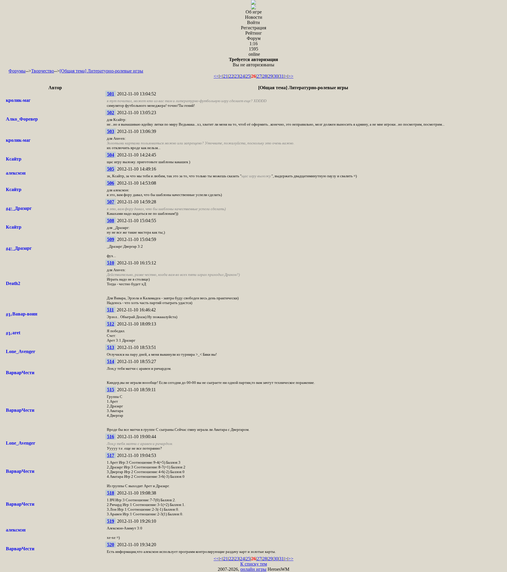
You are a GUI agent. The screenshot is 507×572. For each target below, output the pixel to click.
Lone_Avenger (20, 351)
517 (110, 455)
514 (110, 361)
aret (16, 332)
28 (264, 76)
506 (110, 182)
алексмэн (16, 173)
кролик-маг (18, 100)
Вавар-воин (24, 313)
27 (259, 76)
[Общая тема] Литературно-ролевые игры (101, 70)
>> (290, 76)
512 (110, 323)
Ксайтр (13, 158)
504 (110, 154)
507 (110, 201)
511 (110, 309)
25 (248, 76)
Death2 (13, 283)
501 (110, 93)
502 (110, 112)
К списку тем (253, 563)
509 (110, 239)
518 (110, 492)
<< (216, 76)
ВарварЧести (20, 372)
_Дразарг (22, 208)
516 (110, 436)
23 (236, 76)
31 (281, 76)
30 (275, 76)
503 (110, 131)
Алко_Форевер (22, 119)
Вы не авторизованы (253, 62)
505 (110, 168)
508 (110, 220)
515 (110, 389)
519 (110, 521)
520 (110, 544)
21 (225, 76)
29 (270, 76)
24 (242, 76)
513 (110, 347)
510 (110, 262)
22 (231, 76)
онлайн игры (253, 569)
